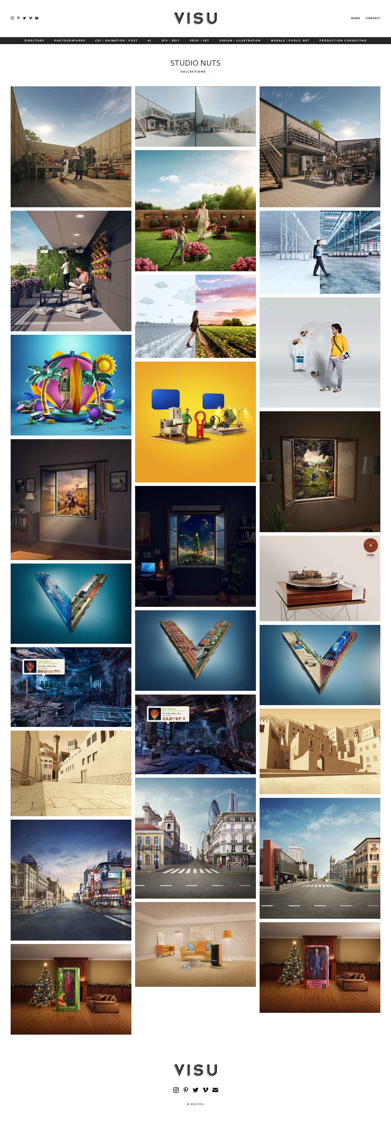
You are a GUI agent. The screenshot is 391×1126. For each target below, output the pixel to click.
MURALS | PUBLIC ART (290, 40)
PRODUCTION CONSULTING (343, 40)
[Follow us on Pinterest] (18, 18)
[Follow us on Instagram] (12, 18)
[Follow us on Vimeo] (30, 18)
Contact (373, 18)
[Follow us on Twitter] (24, 18)
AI (149, 40)
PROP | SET (199, 40)
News (355, 18)
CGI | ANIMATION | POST (116, 40)
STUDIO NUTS (195, 63)
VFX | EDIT (170, 40)
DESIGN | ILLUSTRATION (240, 40)
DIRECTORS (34, 40)
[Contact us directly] (36, 18)
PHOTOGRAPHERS (69, 40)
